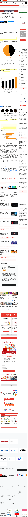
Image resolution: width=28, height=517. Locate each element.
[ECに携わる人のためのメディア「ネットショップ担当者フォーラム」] (17, 514)
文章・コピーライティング (9, 498)
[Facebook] (16, 390)
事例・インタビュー (20, 492)
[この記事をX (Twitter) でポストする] (10, 187)
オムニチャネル (2, 502)
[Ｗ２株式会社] (19, 459)
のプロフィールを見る (9, 285)
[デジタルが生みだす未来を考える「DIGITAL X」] (9, 516)
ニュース (19, 486)
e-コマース (3, 414)
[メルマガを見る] (17, 475)
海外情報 (2, 486)
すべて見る (24, 228)
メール (7, 490)
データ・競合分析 (8, 495)
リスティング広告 (8, 489)
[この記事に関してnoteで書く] (14, 187)
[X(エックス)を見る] (21, 475)
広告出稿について (22, 3)
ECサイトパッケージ (14, 502)
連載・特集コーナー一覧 (5, 8)
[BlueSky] (16, 393)
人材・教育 (8, 501)
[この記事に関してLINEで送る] (15, 187)
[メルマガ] (14, 390)
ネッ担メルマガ (16, 3)
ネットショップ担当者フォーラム (3, 3)
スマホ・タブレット (2, 495)
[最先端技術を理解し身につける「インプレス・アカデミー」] (24, 516)
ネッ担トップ (1, 8)
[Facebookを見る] (19, 475)
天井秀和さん (11, 170)
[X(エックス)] (14, 393)
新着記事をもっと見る (23, 137)
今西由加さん (5, 168)
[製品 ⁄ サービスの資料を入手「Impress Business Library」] (24, 514)
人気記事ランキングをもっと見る (23, 88)
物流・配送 (13, 499)
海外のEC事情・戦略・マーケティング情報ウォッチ (12, 8)
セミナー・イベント (20, 493)
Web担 (4, 394)
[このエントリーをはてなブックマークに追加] (12, 187)
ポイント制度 (13, 495)
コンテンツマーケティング (3, 489)
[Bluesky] (22, 475)
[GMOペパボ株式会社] (23, 450)
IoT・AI (20, 0)
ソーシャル (13, 490)
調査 (12, 504)
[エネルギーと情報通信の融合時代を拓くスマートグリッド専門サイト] (9, 514)
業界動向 (2, 504)
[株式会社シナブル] (3, 464)
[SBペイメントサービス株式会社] (14, 441)
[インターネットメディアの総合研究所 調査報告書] (9, 512)
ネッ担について (19, 3)
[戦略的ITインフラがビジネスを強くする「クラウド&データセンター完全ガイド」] (9, 510)
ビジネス (11, 414)
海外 (12, 486)
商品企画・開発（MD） (3, 501)
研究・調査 (23, 0)
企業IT (17, 0)
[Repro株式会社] (3, 459)
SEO (1, 490)
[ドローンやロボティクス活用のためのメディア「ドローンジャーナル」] (17, 516)
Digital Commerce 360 (5, 282)
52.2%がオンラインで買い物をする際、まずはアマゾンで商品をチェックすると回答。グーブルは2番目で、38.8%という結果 (8, 165)
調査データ (20, 491)
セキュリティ (13, 501)
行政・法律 (8, 504)
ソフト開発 (18, 0)
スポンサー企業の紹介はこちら (22, 469)
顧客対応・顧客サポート (9, 499)
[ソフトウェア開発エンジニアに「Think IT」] (17, 510)
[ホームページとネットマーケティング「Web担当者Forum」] (24, 510)
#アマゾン (14, 178)
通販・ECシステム (14, 503)
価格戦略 (2, 499)
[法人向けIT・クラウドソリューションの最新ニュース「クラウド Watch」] (17, 512)
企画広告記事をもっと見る (23, 191)
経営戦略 (15, 414)
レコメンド (2, 496)
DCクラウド (22, 0)
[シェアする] (9, 187)
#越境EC (9, 179)
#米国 (7, 179)
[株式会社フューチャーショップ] (4, 450)
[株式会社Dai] (14, 450)
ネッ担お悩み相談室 (10, 3)
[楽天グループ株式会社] (4, 441)
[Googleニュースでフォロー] (24, 475)
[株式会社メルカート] (11, 459)
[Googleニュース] (14, 395)
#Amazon (7, 178)
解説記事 (25, 486)
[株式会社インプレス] (3, 514)
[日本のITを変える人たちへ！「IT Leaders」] (24, 512)
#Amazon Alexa (11, 178)
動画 (12, 496)
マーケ (7, 414)
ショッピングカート (2, 503)
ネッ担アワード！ (13, 3)
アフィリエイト (13, 489)
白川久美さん (14, 170)
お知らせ (19, 494)
